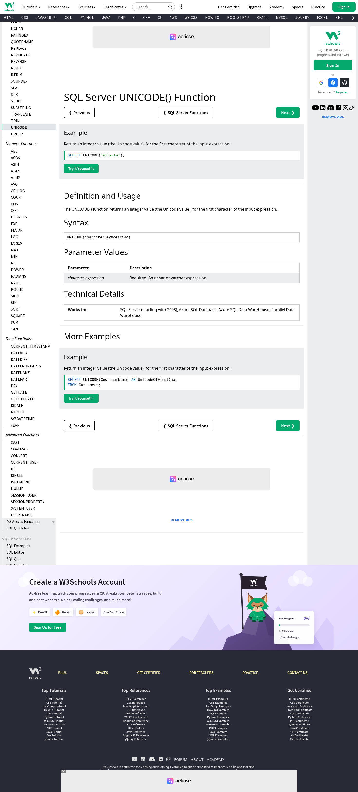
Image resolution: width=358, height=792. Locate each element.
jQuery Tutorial (54, 739)
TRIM (15, 120)
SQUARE (18, 315)
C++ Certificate (299, 731)
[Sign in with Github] (344, 82)
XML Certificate (299, 739)
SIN (14, 302)
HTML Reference (136, 699)
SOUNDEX (19, 81)
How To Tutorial (54, 710)
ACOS (15, 157)
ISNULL (17, 475)
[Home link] (9, 6)
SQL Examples (18, 545)
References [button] (58, 6)
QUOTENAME (22, 41)
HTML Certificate (299, 699)
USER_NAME (21, 514)
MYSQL (282, 17)
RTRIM (16, 74)
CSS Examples (218, 702)
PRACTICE (250, 672)
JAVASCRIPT (46, 17)
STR (14, 94)
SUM (14, 322)
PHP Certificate (299, 721)
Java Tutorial (54, 731)
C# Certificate (299, 735)
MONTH (17, 412)
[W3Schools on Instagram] (345, 108)
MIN (14, 256)
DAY (14, 385)
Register (341, 92)
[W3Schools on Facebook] (338, 108)
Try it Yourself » (81, 168)
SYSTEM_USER (23, 508)
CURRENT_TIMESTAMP (30, 346)
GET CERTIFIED (148, 672)
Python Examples (218, 717)
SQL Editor (15, 552)
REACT (262, 17)
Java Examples (218, 731)
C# (160, 17)
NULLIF (17, 488)
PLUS (62, 672)
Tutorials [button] (30, 6)
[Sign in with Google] (321, 82)
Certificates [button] (114, 6)
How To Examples (218, 710)
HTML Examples (218, 699)
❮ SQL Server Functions (185, 112)
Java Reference (135, 731)
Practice (318, 6)
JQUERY (302, 17)
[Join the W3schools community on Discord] (330, 108)
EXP (14, 223)
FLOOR (17, 230)
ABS (14, 151)
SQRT (15, 309)
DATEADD (19, 352)
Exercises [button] (86, 6)
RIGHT (16, 68)
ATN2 (15, 177)
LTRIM (16, 22)
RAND (16, 282)
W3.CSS (191, 17)
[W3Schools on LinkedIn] (323, 108)
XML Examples (218, 735)
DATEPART (20, 379)
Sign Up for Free (48, 627)
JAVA (106, 17)
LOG (14, 236)
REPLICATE (20, 54)
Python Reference (136, 713)
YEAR (15, 425)
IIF (13, 468)
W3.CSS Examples (218, 721)
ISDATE (17, 405)
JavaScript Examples (218, 706)
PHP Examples (218, 728)
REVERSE (18, 61)
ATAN (15, 170)
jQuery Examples (218, 739)
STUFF (16, 100)
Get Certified (229, 6)
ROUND (17, 289)
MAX (14, 249)
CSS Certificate (299, 702)
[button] (170, 7)
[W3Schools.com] (35, 675)
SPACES (102, 672)
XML (339, 17)
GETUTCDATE (22, 398)
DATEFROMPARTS (26, 365)
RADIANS (18, 276)
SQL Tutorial (54, 713)
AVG (14, 184)
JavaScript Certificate (299, 706)
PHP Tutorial (54, 728)
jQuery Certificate (299, 724)
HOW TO (212, 17)
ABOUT (197, 759)
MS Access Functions (23, 521)
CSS (24, 17)
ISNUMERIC (20, 481)
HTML (9, 17)
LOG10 (16, 243)
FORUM (180, 759)
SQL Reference (136, 710)
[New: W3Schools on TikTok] (351, 108)
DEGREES (19, 217)
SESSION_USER (24, 495)
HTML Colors (136, 728)
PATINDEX (19, 35)
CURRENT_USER (25, 462)
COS (14, 203)
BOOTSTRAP (238, 17)
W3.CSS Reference (135, 717)
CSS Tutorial (54, 702)
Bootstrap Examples (218, 724)
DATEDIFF (19, 359)
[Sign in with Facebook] (333, 82)
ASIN (15, 164)
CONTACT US (297, 672)
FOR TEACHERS (201, 672)
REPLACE (19, 48)
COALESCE (19, 449)
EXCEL (322, 17)
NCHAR (17, 28)
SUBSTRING (21, 107)
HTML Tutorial (54, 699)
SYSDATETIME (22, 418)
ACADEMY (215, 759)
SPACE (16, 87)
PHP (122, 17)
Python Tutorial (54, 717)
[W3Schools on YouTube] (315, 108)
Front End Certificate (299, 710)
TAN (14, 328)
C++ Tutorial (54, 735)
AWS (173, 17)
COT (14, 210)
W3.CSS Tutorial (54, 721)
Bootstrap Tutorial (54, 724)
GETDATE (19, 392)
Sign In (332, 65)
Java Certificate (299, 728)
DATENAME (20, 372)
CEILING (18, 190)
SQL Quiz (14, 558)
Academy (276, 6)
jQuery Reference (136, 739)
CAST (15, 442)
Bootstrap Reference (136, 721)
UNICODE (19, 127)
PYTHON (87, 17)
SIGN (15, 295)
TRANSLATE (21, 114)
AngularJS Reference (136, 735)
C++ (146, 17)
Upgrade (254, 6)
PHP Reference (136, 724)
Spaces (297, 6)
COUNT (17, 197)
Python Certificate (299, 717)
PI (13, 263)
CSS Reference (136, 702)
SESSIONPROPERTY (27, 501)
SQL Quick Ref (18, 528)
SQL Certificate (299, 713)
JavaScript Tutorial (54, 706)
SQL (68, 17)
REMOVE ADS (182, 520)
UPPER (17, 133)
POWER (17, 269)
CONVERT (19, 455)
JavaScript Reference (135, 706)
